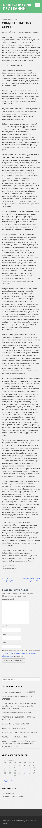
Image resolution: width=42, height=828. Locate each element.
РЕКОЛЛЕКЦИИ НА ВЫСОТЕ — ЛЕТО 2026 (18, 717)
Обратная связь (8, 793)
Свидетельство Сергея (16, 25)
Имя (4, 626)
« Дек (6, 781)
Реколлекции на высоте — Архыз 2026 (17, 696)
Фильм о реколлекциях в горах (14, 692)
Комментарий (9, 599)
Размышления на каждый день (14, 796)
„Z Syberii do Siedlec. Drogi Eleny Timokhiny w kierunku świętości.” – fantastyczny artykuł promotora (19, 705)
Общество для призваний (17, 6)
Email (5, 634)
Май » (12, 781)
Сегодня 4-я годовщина (11, 724)
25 (25, 773)
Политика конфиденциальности (14, 653)
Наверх (4, 823)
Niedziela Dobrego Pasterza (12, 713)
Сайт (4, 642)
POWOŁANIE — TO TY (10, 737)
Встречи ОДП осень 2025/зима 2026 (16, 732)
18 (25, 770)
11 (25, 768)
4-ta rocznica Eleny (9, 728)
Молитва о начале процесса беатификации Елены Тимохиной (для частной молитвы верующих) (19, 743)
